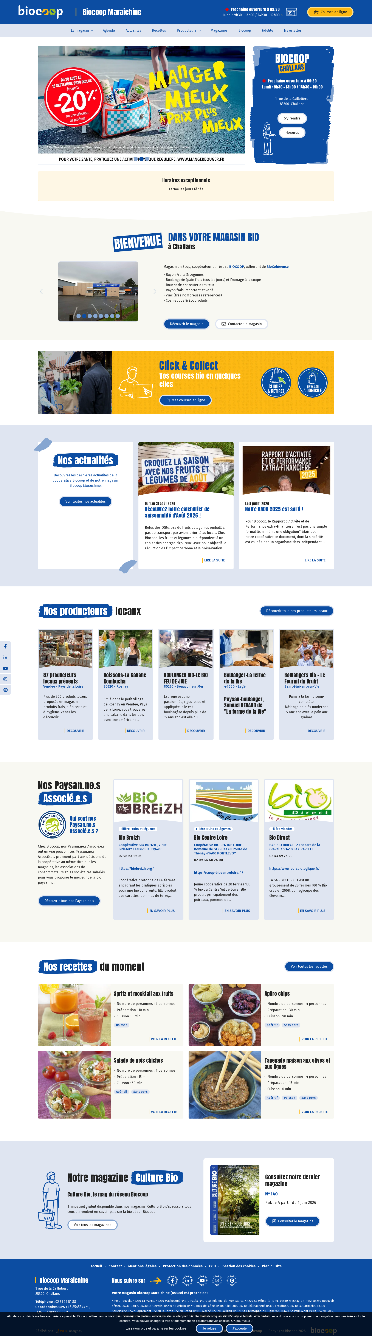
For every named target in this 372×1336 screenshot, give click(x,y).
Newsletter (292, 30)
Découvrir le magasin (186, 324)
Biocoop (244, 30)
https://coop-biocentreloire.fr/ (218, 873)
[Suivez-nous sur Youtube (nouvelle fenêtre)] (5, 668)
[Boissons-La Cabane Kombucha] (125, 649)
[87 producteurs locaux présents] (65, 649)
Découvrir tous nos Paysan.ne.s (69, 901)
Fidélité (267, 30)
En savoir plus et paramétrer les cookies (156, 1328)
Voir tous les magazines (92, 1225)
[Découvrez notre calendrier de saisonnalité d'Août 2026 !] (186, 470)
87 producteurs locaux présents (65, 678)
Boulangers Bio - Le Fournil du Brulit (306, 678)
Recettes (159, 30)
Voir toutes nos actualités (85, 501)
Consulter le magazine (295, 1222)
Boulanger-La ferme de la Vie (246, 678)
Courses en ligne (334, 12)
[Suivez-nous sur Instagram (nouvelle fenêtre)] (5, 678)
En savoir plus (162, 911)
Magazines (219, 30)
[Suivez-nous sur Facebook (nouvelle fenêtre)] (5, 646)
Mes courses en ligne (188, 400)
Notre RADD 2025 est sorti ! (274, 509)
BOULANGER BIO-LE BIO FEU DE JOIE (186, 678)
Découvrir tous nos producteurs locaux (297, 611)
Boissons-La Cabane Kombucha (126, 678)
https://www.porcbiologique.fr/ (294, 868)
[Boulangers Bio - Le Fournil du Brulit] (306, 649)
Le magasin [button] (80, 30)
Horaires (292, 132)
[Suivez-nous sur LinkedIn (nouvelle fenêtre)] (5, 657)
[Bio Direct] (299, 802)
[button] (41, 105)
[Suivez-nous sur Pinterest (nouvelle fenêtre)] (5, 689)
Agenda (109, 30)
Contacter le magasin (245, 324)
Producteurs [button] (187, 30)
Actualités (133, 30)
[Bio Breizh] (148, 802)
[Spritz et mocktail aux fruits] (74, 1015)
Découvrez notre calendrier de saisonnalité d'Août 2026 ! (177, 512)
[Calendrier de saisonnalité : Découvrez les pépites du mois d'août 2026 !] (141, 105)
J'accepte (239, 1328)
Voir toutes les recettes (309, 966)
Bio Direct (279, 838)
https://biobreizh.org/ (136, 868)
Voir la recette (164, 1039)
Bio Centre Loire (211, 838)
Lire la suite (215, 560)
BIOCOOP (236, 267)
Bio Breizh (129, 838)
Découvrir (77, 730)
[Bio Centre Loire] (224, 802)
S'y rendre (292, 118)
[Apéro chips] (225, 1015)
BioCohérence (278, 267)
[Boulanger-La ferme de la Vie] (246, 649)
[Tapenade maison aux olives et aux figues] (225, 1085)
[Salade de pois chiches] (74, 1085)
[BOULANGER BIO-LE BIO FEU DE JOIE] (186, 649)
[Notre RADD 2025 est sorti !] (286, 470)
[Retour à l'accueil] (41, 12)
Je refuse (209, 1328)
